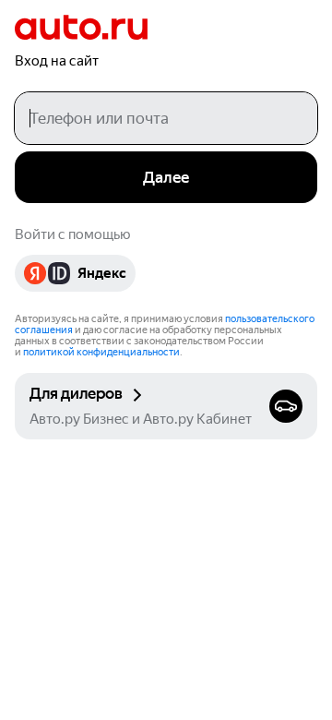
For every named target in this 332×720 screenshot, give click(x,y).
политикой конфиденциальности (101, 352)
